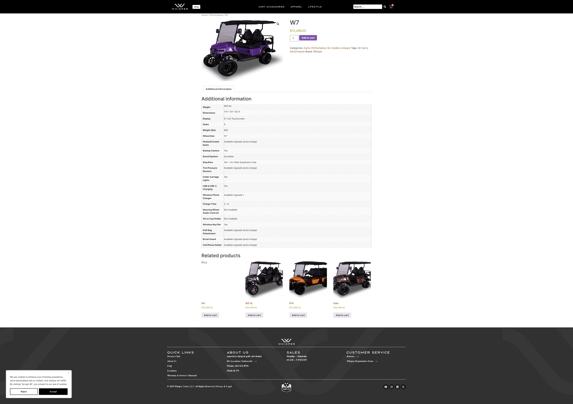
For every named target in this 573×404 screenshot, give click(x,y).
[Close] (68, 373)
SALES (293, 352)
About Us (171, 361)
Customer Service (368, 352)
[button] (278, 24)
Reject (24, 391)
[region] (39, 384)
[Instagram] (391, 386)
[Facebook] (385, 386)
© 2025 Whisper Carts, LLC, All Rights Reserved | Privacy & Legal (199, 387)
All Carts (363, 47)
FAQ (169, 366)
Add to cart (308, 37)
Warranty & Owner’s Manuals (182, 376)
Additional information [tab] (219, 88)
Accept (53, 391)
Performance (216, 15)
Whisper (317, 51)
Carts (307, 47)
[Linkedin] (397, 386)
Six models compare (338, 47)
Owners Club (173, 356)
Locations (172, 371)
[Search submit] (386, 7)
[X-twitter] (403, 386)
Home (204, 15)
